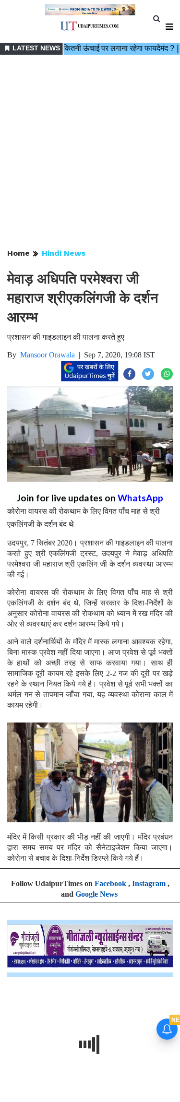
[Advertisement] (90, 152)
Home (18, 253)
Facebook (110, 883)
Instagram (149, 883)
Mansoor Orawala (47, 355)
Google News (96, 894)
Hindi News (63, 253)
